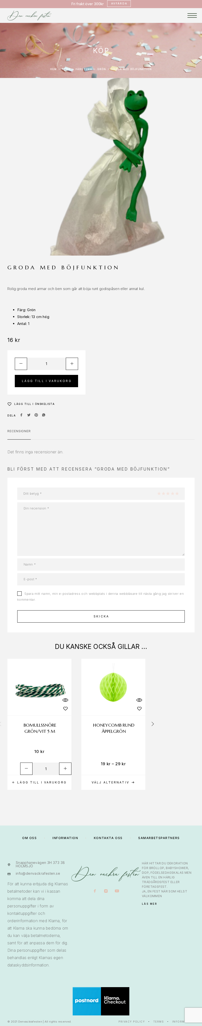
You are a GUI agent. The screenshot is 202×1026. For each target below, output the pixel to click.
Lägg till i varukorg (47, 381)
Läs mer (149, 903)
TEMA (66, 69)
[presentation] (153, 724)
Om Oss (29, 838)
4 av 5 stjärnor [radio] (172, 493)
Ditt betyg (32, 493)
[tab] (19, 434)
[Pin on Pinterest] (36, 415)
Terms (158, 1021)
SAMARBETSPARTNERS (159, 838)
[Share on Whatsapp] (43, 415)
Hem (53, 69)
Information (183, 1021)
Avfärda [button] (119, 3)
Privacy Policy (131, 1021)
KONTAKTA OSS (108, 838)
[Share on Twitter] (29, 415)
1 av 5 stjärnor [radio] (159, 493)
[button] (39, 782)
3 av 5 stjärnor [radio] (167, 493)
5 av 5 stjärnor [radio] (177, 493)
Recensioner (19, 431)
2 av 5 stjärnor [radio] (163, 493)
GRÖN (101, 69)
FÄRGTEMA (84, 69)
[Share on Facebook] (21, 415)
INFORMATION (65, 838)
